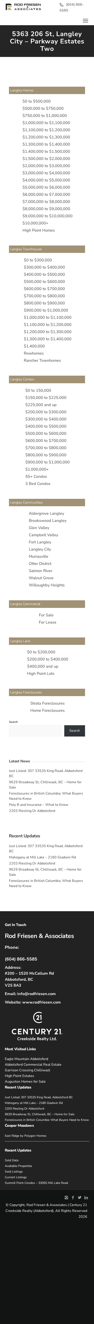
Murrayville (38, 556)
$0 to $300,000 (38, 260)
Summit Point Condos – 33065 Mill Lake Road (36, 1183)
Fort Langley (40, 542)
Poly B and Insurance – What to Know (38, 804)
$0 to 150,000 (38, 390)
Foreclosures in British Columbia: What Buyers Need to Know (47, 1120)
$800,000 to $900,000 (44, 303)
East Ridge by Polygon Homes (25, 1136)
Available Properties (18, 1166)
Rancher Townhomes (42, 360)
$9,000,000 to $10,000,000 (48, 216)
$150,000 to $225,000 (45, 397)
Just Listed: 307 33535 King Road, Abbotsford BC (39, 1097)
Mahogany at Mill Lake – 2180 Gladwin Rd (42, 857)
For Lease (47, 622)
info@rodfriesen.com (36, 993)
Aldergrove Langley (46, 513)
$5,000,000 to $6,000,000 (46, 187)
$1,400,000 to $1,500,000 (46, 151)
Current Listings (16, 1177)
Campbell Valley (43, 535)
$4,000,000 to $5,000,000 (46, 180)
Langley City (40, 549)
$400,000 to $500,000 (44, 274)
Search (13, 722)
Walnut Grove (41, 578)
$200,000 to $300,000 (45, 412)
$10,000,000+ (35, 223)
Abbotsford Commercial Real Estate (33, 1064)
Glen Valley (39, 527)
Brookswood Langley (47, 520)
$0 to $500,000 (37, 101)
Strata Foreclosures (47, 703)
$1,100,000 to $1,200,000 (46, 130)
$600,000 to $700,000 (44, 288)
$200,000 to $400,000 (47, 659)
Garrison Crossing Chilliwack (27, 1070)
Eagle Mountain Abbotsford (26, 1059)
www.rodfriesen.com (41, 1002)
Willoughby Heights (47, 585)
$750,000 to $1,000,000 (45, 115)
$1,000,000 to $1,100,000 (46, 122)
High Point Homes (39, 230)
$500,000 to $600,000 (44, 281)
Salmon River (40, 570)
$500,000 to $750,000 (43, 108)
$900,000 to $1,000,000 (46, 310)
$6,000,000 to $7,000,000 (46, 194)
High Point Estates (19, 1075)
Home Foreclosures (47, 710)
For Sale (46, 615)
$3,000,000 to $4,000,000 (46, 173)
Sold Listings (14, 1172)
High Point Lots (40, 673)
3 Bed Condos (37, 483)
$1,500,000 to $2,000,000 (46, 158)
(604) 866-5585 (21, 959)
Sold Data (11, 1160)
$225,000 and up (41, 404)
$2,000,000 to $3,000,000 (46, 165)
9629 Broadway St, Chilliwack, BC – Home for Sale (39, 1114)
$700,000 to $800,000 (44, 296)
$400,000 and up (42, 666)
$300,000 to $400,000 (44, 267)
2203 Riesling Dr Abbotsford (32, 810)
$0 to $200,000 (41, 652)
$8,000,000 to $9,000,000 (46, 208)
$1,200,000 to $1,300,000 (46, 137)
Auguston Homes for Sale (25, 1081)
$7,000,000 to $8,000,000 (46, 201)
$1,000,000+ (37, 469)
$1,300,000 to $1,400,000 (46, 144)
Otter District (40, 563)
